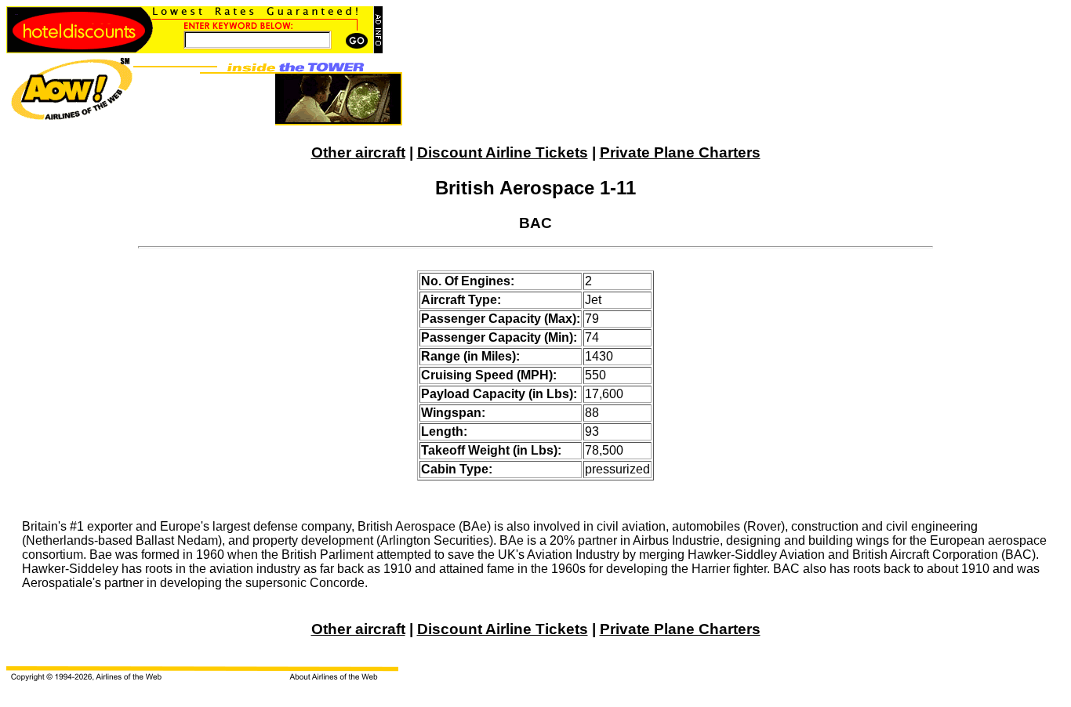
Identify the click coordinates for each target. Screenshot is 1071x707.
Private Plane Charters (680, 152)
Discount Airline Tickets (502, 152)
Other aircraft (358, 152)
